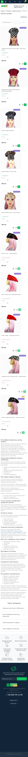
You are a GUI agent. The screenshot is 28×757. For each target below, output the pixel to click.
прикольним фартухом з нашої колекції (11, 531)
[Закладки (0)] (19, 1)
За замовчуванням (6, 22)
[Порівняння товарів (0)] (14, 1)
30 (23, 22)
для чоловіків (17, 532)
